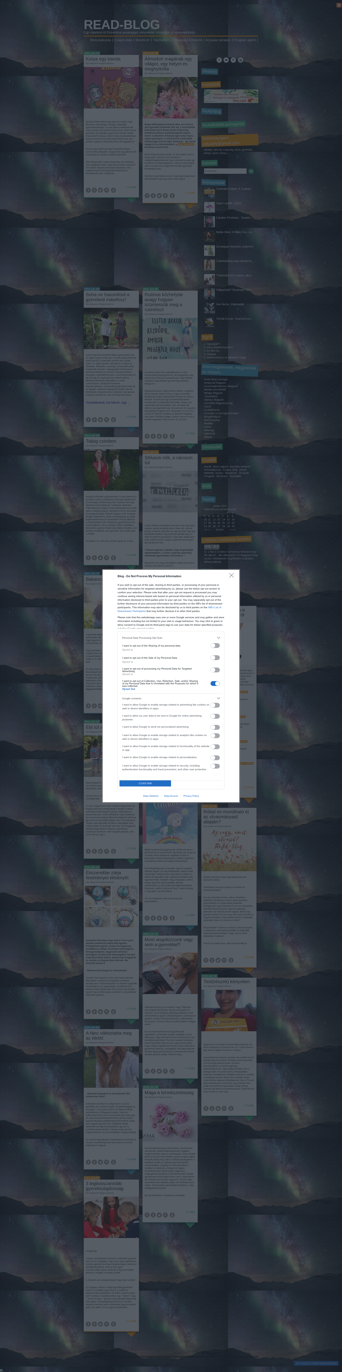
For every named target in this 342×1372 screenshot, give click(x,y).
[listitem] (171, 638)
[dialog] (171, 686)
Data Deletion (151, 795)
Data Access (171, 795)
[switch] (215, 645)
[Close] (232, 576)
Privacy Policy (191, 795)
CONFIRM (145, 783)
